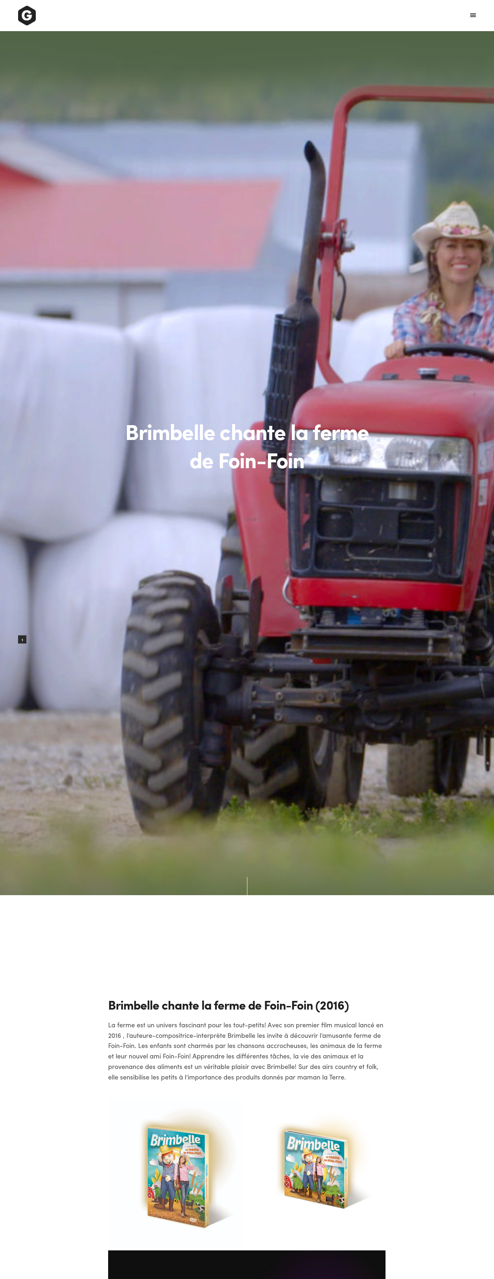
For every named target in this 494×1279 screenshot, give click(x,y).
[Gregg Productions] (27, 15)
